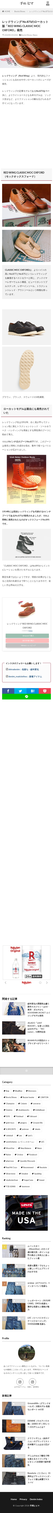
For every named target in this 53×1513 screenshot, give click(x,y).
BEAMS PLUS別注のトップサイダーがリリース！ (38, 1042)
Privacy (23, 1499)
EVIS (8, 1116)
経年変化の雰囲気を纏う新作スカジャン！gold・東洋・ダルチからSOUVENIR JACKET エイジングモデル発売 (39, 1009)
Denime (9, 1110)
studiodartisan (12, 1180)
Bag (7, 1091)
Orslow (20, 1154)
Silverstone (10, 1174)
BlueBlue (18, 1091)
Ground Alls (38, 1123)
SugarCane (28, 1180)
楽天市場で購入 (28, 640)
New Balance (25, 1148)
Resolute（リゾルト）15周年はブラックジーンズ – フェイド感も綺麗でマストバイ (39, 1477)
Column (23, 1103)
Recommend (28, 1167)
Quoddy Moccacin (27, 1161)
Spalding (37, 1174)
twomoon (26, 1186)
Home (14, 1499)
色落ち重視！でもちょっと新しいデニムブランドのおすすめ (38, 1268)
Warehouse (19, 1421)
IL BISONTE (11, 1129)
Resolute (43, 1167)
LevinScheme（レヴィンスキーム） (20, 1142)
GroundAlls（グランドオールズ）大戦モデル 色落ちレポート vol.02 (39, 1406)
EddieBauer (40, 1110)
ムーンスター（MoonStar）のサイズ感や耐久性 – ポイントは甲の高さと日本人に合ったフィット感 (38, 1252)
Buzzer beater (28, 1097)
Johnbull (9, 1135)
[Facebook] (8, 691)
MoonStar (10, 1148)
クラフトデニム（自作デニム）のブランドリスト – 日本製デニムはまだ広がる (39, 1443)
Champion (10, 1103)
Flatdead (19, 1116)
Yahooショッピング (28, 645)
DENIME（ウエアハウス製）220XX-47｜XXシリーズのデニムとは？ (39, 1424)
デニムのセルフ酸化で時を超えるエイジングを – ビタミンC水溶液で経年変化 (39, 1460)
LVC (42, 1142)
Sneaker (24, 1174)
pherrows (10, 1161)
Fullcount (33, 1116)
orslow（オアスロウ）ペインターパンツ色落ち (39, 1284)
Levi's (30, 1135)
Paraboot (33, 1154)
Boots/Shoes (19, 11)
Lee (20, 1135)
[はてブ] (33, 691)
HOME (7, 11)
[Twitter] (20, 691)
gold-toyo (20, 1004)
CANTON (44, 1097)
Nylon (8, 1154)
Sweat (41, 1180)
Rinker (31, 630)
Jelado (21, 1023)
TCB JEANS (11, 1186)
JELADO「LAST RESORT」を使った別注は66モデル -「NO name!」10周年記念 (38, 1027)
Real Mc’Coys (11, 1167)
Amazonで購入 (28, 636)
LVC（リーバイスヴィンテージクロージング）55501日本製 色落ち (38, 1321)
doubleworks (23, 1110)
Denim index (36, 1499)
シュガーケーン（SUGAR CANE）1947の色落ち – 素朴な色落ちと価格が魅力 (39, 1305)
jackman (25, 1129)
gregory (23, 1123)
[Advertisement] (26, 136)
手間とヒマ (35, 1505)
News (35, 35)
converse (36, 1103)
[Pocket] (45, 691)
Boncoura (32, 1091)
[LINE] (26, 696)
